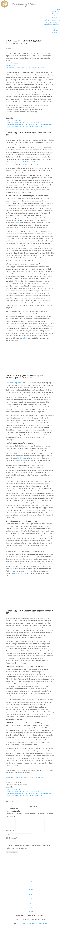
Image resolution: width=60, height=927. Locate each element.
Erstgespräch (55, 32)
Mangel (22, 338)
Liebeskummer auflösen (52, 24)
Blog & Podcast (55, 12)
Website (8, 842)
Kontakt (40, 916)
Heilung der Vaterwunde (52, 20)
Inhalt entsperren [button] (11, 65)
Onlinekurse (56, 18)
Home (58, 10)
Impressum (20, 916)
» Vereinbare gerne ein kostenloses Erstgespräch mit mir (24, 777)
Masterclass (56, 14)
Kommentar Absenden (12, 852)
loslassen (16, 223)
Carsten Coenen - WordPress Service (35, 923)
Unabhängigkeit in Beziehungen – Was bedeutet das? (24, 122)
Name (8, 834)
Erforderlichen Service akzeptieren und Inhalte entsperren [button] (25, 68)
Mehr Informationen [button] (12, 63)
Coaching (57, 16)
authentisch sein (20, 458)
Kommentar (10, 830)
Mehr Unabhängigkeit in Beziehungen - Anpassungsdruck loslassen (29, 124)
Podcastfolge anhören (14, 120)
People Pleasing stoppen (52, 22)
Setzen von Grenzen (22, 536)
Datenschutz (30, 916)
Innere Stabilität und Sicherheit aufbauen (32, 162)
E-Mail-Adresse (11, 838)
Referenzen (56, 30)
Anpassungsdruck (15, 383)
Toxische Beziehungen (19, 573)
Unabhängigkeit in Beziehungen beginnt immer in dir (24, 126)
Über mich (56, 28)
